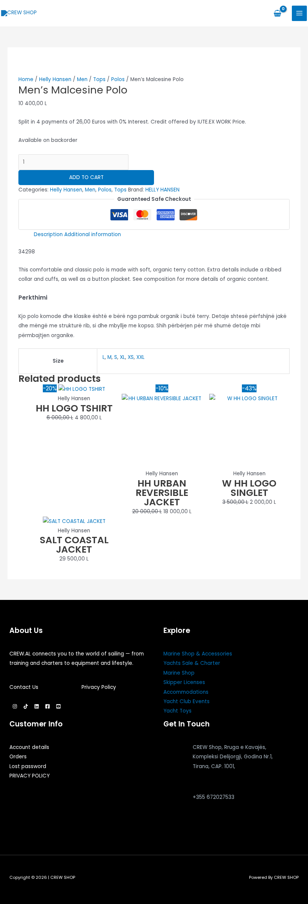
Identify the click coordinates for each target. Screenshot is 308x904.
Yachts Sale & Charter (191, 663)
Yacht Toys (177, 710)
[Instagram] (14, 706)
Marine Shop (179, 672)
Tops (99, 79)
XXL (140, 357)
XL (122, 357)
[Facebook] (47, 706)
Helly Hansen (55, 79)
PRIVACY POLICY (29, 775)
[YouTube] (58, 706)
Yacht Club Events (186, 701)
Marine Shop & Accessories (197, 653)
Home (25, 79)
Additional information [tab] (92, 234)
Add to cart (86, 177)
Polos (118, 79)
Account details (29, 747)
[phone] (173, 811)
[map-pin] (173, 773)
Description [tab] (48, 234)
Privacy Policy (99, 687)
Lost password (27, 766)
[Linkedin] (36, 706)
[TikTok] (25, 706)
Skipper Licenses (184, 682)
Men (82, 79)
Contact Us (23, 687)
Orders (18, 756)
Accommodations (185, 692)
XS (131, 357)
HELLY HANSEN (162, 189)
